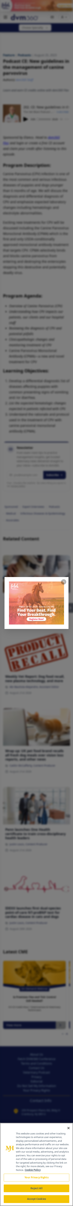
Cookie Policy (33, 1170)
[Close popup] (63, 582)
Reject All (36, 1188)
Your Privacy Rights (36, 1177)
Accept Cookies (36, 1199)
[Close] (68, 1128)
